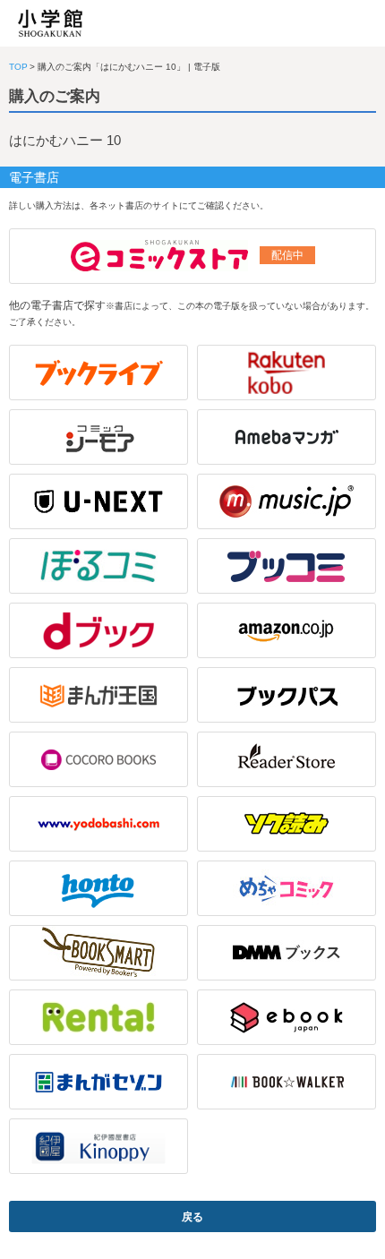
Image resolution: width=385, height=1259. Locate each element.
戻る (192, 1217)
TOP (18, 67)
